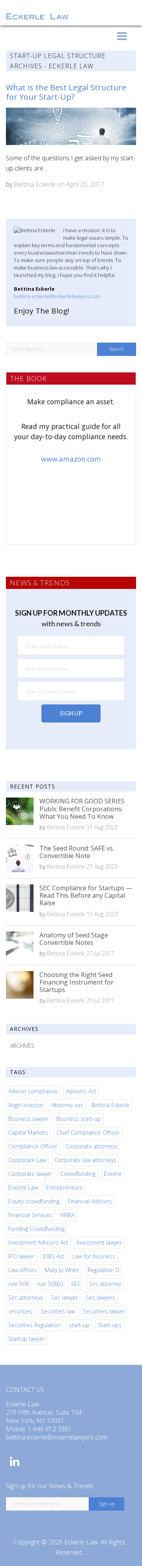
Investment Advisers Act (38, 1242)
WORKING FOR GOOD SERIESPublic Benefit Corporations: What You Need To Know (82, 808)
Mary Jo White (62, 1270)
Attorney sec (67, 1105)
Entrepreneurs (64, 1187)
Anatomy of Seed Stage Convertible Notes (73, 939)
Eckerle (113, 1173)
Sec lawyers (100, 1297)
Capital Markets (28, 1132)
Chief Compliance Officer (88, 1132)
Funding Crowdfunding (36, 1228)
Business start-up (78, 1118)
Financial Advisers (90, 1201)
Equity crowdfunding (34, 1201)
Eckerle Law (23, 1187)
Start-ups (109, 1325)
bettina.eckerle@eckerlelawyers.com (57, 296)
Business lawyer (28, 1118)
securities (20, 1311)
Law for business (94, 1256)
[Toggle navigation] (122, 36)
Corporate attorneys (91, 1146)
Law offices (22, 1270)
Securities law (58, 1311)
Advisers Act (81, 1091)
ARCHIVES (22, 1045)
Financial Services (30, 1215)
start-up (79, 1325)
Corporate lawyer (30, 1173)
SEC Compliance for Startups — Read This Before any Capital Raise (85, 895)
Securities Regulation (34, 1325)
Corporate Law (27, 1160)
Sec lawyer (64, 1297)
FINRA (67, 1215)
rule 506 (18, 1283)
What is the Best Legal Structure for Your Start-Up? (66, 92)
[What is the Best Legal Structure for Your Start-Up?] (71, 126)
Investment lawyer (99, 1242)
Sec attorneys (25, 1297)
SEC (76, 1283)
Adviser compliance (33, 1091)
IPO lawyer (21, 1256)
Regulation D (104, 1270)
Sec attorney (105, 1283)
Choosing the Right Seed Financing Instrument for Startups (76, 982)
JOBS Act (53, 1256)
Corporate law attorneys (85, 1160)
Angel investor (25, 1105)
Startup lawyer (26, 1338)
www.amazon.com (71, 459)
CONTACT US (25, 1389)
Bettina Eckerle (35, 184)
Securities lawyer (104, 1311)
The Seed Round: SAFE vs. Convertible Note (76, 852)
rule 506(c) (50, 1283)
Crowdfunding (77, 1173)
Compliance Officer (32, 1146)
